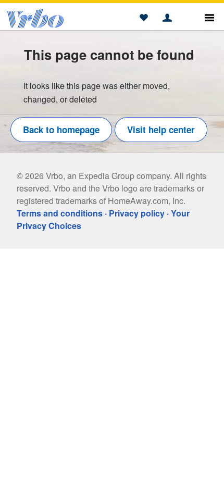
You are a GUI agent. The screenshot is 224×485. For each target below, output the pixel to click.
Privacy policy (137, 213)
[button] (143, 18)
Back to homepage (61, 129)
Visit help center (161, 129)
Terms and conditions (60, 213)
